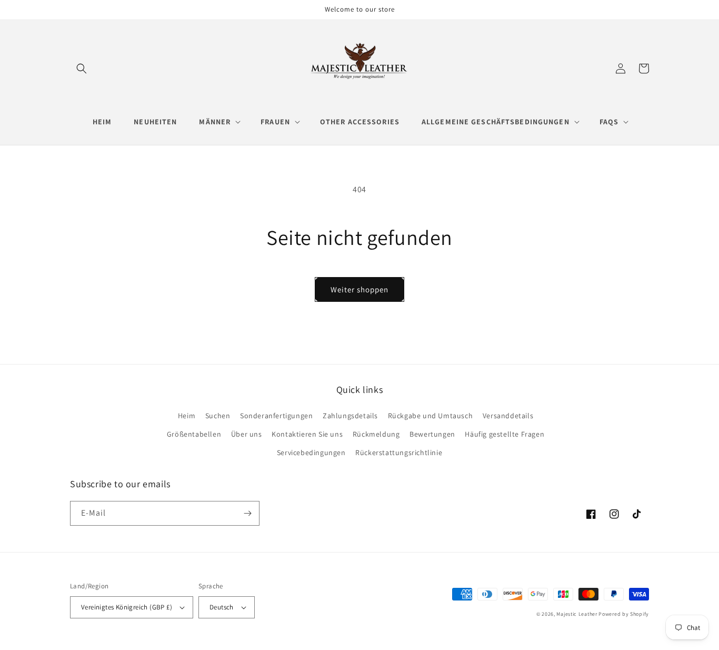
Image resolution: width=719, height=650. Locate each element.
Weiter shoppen (359, 289)
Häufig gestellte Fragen (504, 434)
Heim (186, 415)
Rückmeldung (376, 434)
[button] (81, 68)
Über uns (246, 434)
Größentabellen (194, 434)
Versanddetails (508, 415)
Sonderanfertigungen (276, 415)
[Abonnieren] (247, 513)
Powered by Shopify (623, 613)
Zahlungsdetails (350, 415)
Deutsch (221, 607)
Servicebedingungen (311, 452)
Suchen (218, 415)
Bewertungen (432, 434)
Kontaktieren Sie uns (307, 434)
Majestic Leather (576, 613)
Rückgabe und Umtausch (430, 415)
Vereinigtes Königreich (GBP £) (126, 607)
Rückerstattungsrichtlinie (398, 452)
